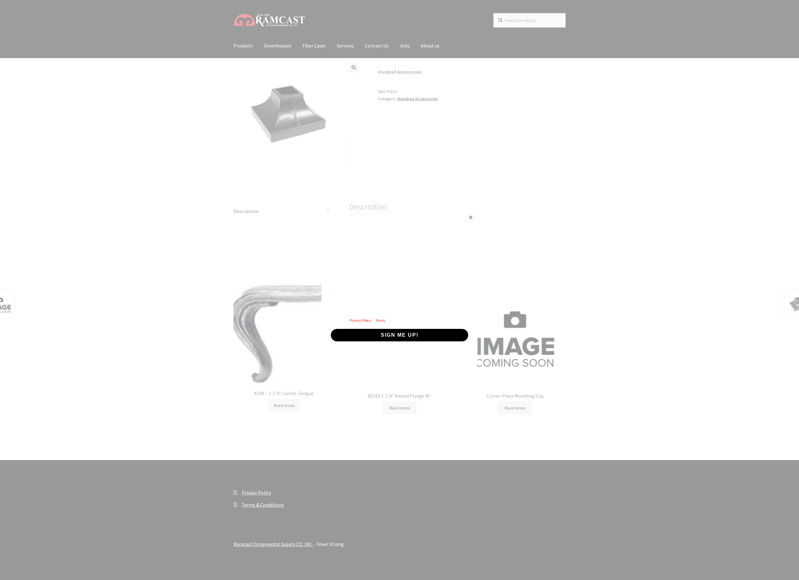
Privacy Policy (360, 320)
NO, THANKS (399, 354)
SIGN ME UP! (400, 335)
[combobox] (342, 276)
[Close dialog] (470, 217)
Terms (380, 320)
